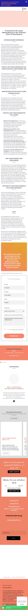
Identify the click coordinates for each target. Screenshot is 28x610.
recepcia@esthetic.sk (14, 355)
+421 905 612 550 (18, 352)
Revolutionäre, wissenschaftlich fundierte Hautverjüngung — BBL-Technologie (10, 3)
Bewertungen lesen (14, 490)
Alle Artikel (14, 418)
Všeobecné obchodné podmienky (18, 577)
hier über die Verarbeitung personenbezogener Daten (16, 329)
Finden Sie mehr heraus (11, 604)
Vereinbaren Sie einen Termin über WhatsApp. (14, 607)
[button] (25, 8)
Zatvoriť (26, 1)
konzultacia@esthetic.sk (14, 520)
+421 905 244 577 (9, 352)
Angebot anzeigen (14, 471)
